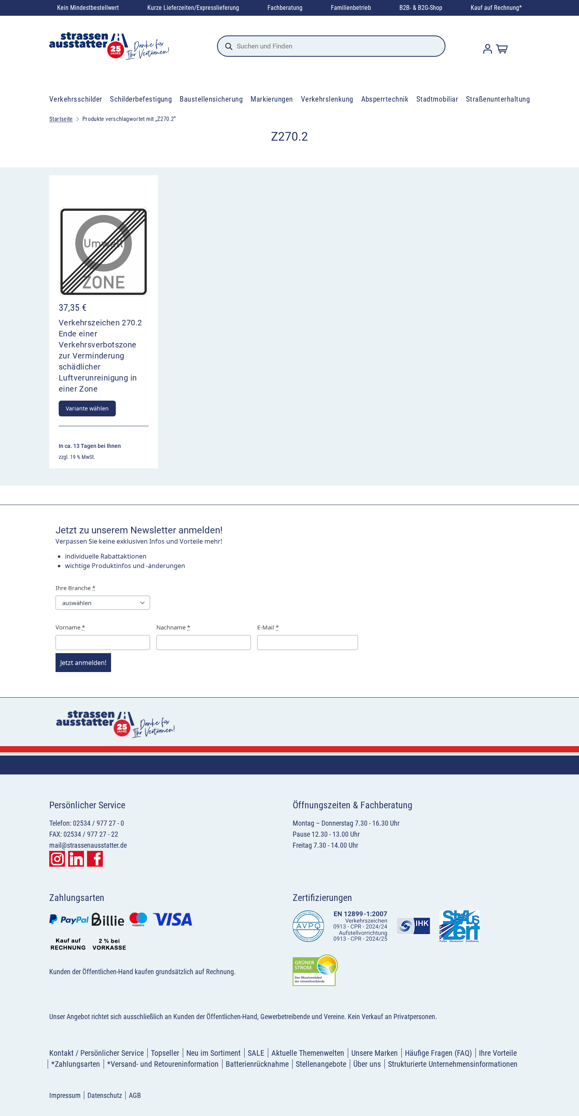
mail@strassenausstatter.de (88, 845)
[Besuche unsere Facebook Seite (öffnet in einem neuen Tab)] (95, 859)
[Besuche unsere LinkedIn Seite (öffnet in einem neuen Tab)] (76, 859)
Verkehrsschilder (75, 99)
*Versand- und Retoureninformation (163, 1064)
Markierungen (272, 99)
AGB (135, 1095)
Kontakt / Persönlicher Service (96, 1053)
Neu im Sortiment (213, 1053)
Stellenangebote (321, 1064)
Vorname (70, 627)
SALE (256, 1053)
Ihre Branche (75, 588)
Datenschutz (104, 1095)
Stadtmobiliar (437, 99)
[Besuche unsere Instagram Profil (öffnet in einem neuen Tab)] (57, 859)
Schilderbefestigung (141, 99)
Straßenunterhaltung (498, 99)
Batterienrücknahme (257, 1064)
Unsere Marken (374, 1053)
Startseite (61, 119)
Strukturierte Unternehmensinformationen (453, 1064)
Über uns (367, 1064)
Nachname (173, 627)
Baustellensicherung (211, 99)
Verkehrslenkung (327, 99)
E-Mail (268, 627)
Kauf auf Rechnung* (496, 7)
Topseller (165, 1053)
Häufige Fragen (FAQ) (438, 1053)
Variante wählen (87, 408)
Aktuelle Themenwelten (307, 1053)
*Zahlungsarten (75, 1064)
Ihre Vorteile (498, 1053)
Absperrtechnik (385, 99)
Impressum (65, 1095)
